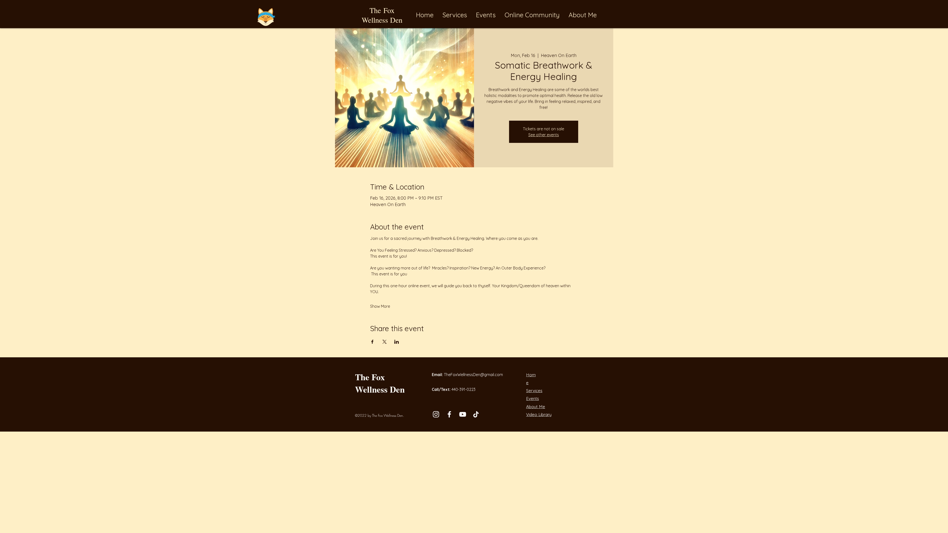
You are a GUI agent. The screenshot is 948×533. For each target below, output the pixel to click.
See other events (543, 134)
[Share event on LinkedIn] (396, 342)
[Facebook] (449, 414)
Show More (380, 306)
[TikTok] (476, 414)
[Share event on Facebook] (372, 342)
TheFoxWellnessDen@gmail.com (473, 374)
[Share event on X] (384, 342)
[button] (486, 15)
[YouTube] (462, 414)
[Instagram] (436, 414)
